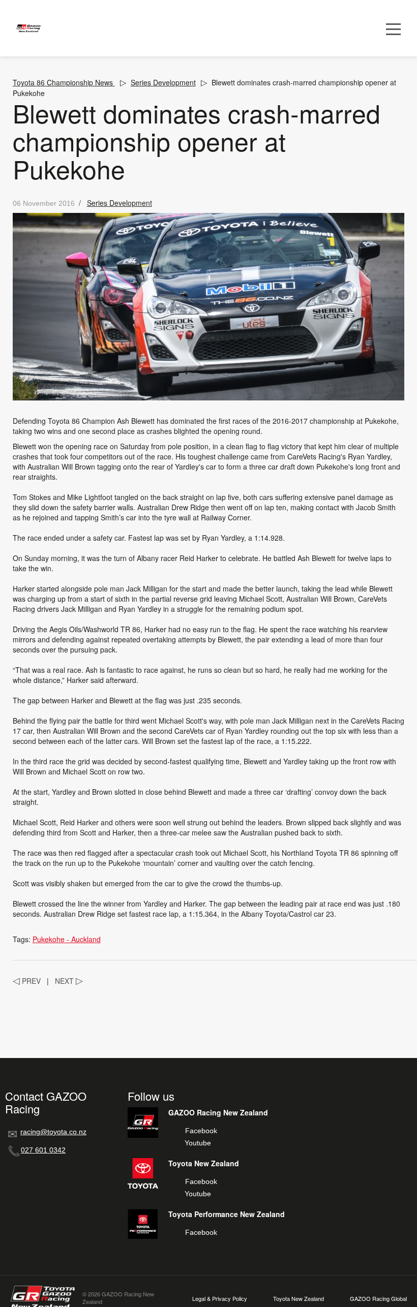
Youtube (198, 1143)
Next (69, 981)
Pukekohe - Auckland (67, 939)
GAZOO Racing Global (378, 1298)
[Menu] (393, 28)
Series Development (163, 82)
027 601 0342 (43, 1150)
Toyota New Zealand (298, 1298)
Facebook (201, 1131)
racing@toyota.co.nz (53, 1132)
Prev (27, 981)
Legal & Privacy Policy (219, 1298)
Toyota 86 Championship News (64, 82)
